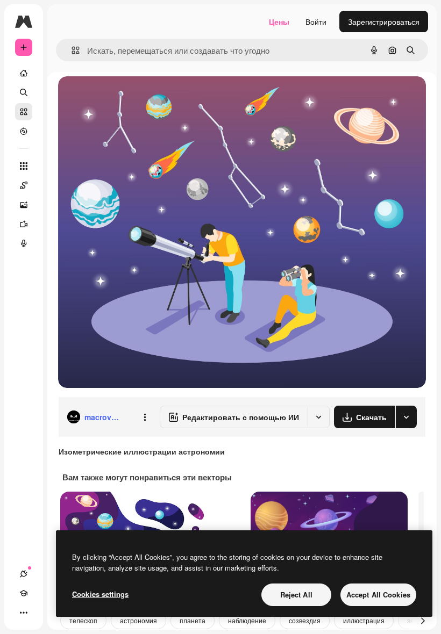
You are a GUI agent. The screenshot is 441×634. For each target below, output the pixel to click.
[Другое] (23, 612)
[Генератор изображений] (23, 204)
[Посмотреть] (23, 131)
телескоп (83, 620)
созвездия (305, 620)
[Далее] (422, 620)
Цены (279, 21)
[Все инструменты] (23, 166)
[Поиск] (23, 92)
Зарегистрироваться (383, 21)
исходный (130, 96)
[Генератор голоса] (23, 243)
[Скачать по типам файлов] (406, 417)
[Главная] (23, 73)
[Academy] (23, 593)
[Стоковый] (23, 111)
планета (192, 620)
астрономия (138, 620)
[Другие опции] (144, 417)
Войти (315, 21)
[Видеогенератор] (23, 224)
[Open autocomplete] (71, 50)
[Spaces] (23, 185)
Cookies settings (100, 594)
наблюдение (247, 620)
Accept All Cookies (378, 594)
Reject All (296, 594)
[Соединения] (23, 573)
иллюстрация (364, 620)
